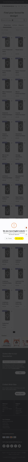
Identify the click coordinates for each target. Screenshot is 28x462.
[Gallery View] (26, 227)
